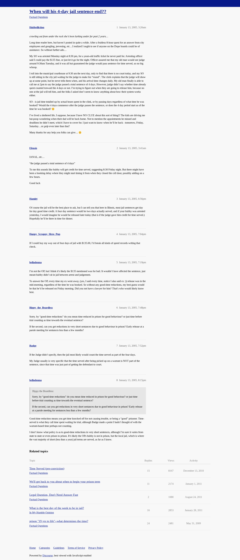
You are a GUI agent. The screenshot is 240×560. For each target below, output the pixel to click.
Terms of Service (76, 547)
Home (32, 547)
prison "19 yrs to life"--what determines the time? (58, 521)
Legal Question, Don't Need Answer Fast (53, 494)
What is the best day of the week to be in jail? (56, 508)
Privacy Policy (95, 547)
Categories (44, 547)
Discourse (47, 555)
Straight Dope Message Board (17, 3)
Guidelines (58, 547)
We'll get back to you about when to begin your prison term (64, 481)
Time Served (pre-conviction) (46, 468)
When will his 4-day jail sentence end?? (67, 11)
